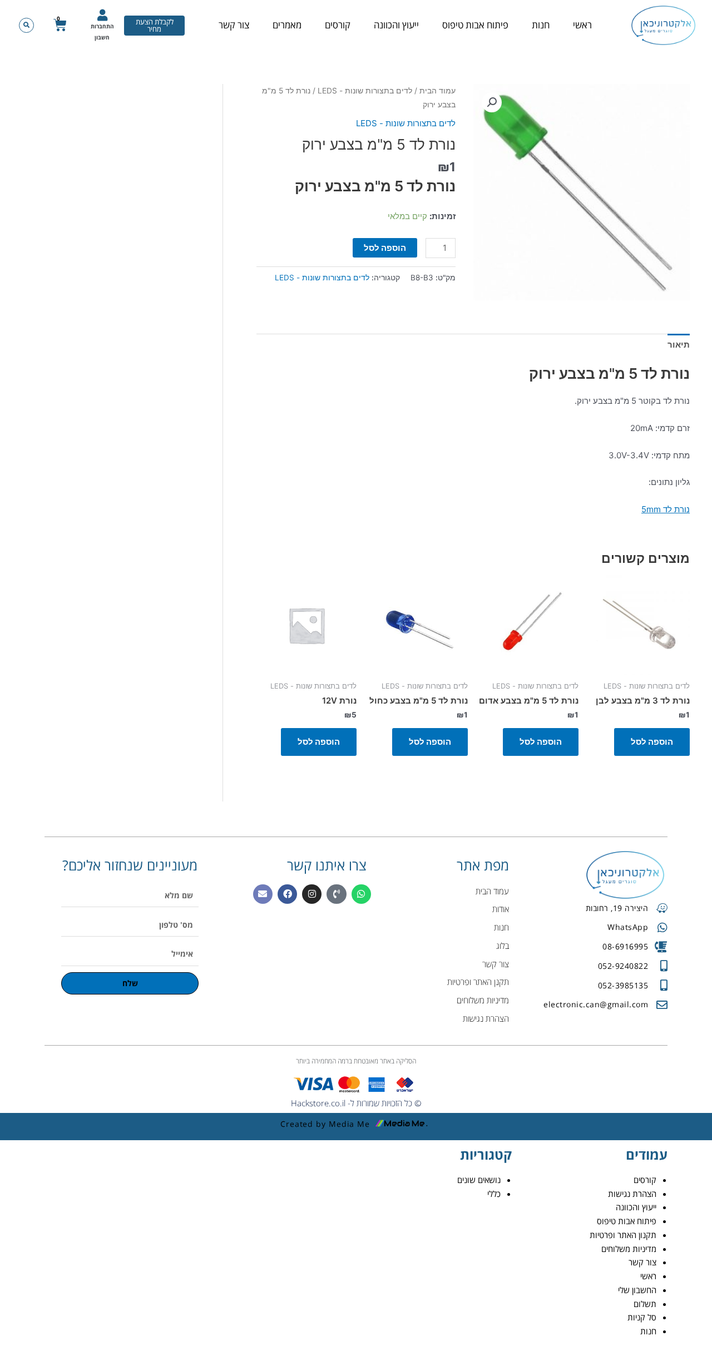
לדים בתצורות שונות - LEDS (365, 90)
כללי (494, 1193)
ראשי (582, 24)
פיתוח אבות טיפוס (475, 24)
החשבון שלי (637, 1289)
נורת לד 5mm (665, 509)
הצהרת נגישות (632, 1193)
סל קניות (641, 1317)
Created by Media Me (325, 1124)
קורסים (337, 24)
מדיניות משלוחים (628, 1248)
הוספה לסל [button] (652, 741)
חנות (541, 24)
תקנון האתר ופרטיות (623, 1234)
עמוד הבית (437, 90)
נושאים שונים (479, 1179)
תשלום (645, 1303)
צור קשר (234, 24)
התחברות (102, 26)
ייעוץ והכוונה (396, 24)
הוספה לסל (385, 248)
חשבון (102, 37)
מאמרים (287, 24)
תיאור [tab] (679, 344)
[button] (26, 25)
